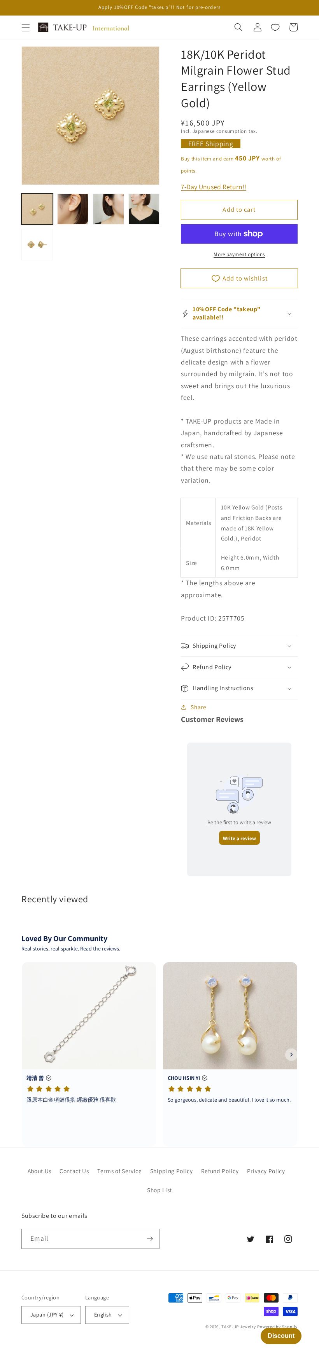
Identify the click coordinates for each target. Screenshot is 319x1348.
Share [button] (198, 707)
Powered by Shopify (277, 1326)
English (103, 1314)
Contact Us (74, 1171)
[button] (25, 27)
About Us (39, 1171)
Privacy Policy (266, 1171)
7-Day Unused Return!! (213, 186)
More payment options (239, 254)
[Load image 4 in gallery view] (144, 209)
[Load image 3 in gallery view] (108, 209)
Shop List (159, 1190)
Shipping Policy (171, 1171)
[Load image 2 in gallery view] (73, 209)
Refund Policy (220, 1171)
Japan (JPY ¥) (47, 1314)
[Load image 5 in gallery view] (37, 244)
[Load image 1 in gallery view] (37, 209)
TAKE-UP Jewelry (238, 1326)
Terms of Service (119, 1171)
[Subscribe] (149, 1239)
